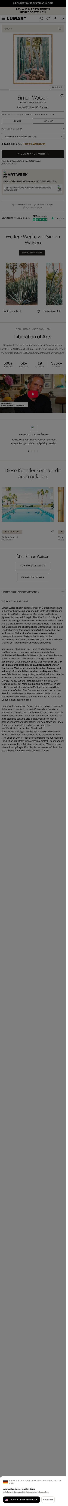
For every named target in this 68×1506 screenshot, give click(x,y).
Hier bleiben (48, 1500)
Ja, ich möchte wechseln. (23, 1500)
